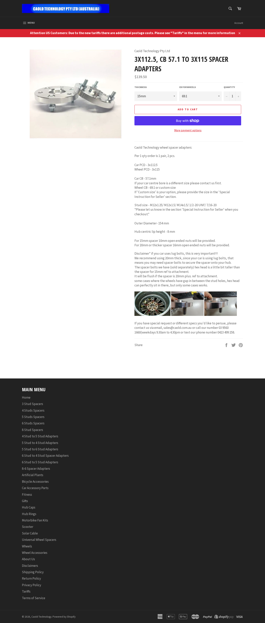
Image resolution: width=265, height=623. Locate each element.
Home (26, 397)
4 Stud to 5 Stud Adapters (40, 436)
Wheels (27, 546)
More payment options (188, 130)
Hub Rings (29, 514)
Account (238, 23)
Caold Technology (41, 616)
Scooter (27, 527)
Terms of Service (33, 598)
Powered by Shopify (64, 616)
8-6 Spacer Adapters (36, 468)
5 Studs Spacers (33, 417)
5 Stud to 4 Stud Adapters (40, 443)
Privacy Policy (31, 585)
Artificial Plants (32, 475)
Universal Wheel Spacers (39, 540)
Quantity (229, 87)
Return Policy (31, 578)
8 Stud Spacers (32, 430)
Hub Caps (28, 507)
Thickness (140, 87)
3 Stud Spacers (32, 404)
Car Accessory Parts (35, 488)
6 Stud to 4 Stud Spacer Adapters (45, 455)
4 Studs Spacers (33, 410)
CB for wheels (187, 87)
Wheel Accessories (34, 553)
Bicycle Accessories (35, 481)
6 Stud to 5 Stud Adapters (40, 462)
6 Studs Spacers (33, 423)
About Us (28, 559)
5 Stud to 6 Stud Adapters (40, 449)
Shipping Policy (33, 572)
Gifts (25, 501)
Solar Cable (30, 533)
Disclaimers (30, 566)
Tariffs (26, 591)
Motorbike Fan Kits (35, 520)
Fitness (27, 494)
